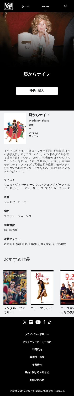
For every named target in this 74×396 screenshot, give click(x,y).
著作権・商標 (37, 357)
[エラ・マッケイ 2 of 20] (42, 287)
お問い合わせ (37, 379)
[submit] (66, 6)
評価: (31, 125)
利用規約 (37, 349)
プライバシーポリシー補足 (37, 341)
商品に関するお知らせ (37, 372)
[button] (37, 91)
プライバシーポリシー (37, 334)
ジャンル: (33, 133)
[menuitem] (25, 6)
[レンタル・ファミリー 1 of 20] (15, 287)
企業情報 (37, 364)
